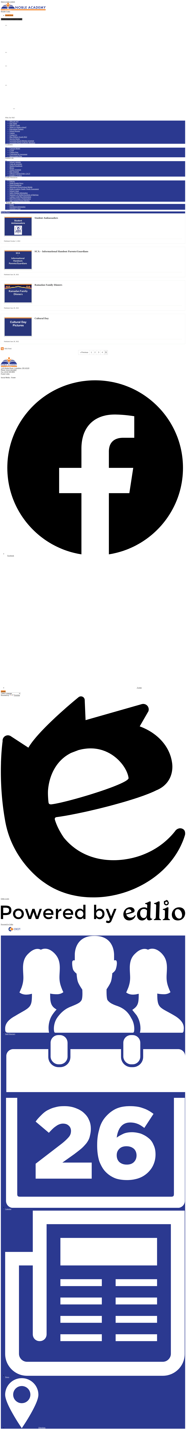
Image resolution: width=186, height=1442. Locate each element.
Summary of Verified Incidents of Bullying (23, 100)
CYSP (11, 56)
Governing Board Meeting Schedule (21, 46)
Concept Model (14, 54)
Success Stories (14, 44)
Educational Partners (16, 34)
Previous (84, 352)
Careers (12, 38)
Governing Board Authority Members (22, 48)
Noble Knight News (16, 88)
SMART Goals (14, 31)
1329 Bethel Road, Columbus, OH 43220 (15, 368)
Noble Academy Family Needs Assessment (24, 94)
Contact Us (13, 40)
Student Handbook (15, 71)
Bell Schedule (14, 77)
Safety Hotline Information (18, 98)
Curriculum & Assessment (18, 60)
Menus (11, 73)
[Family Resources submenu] (6, 85)
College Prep (13, 58)
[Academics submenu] (6, 52)
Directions (41, 1428)
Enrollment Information (17, 112)
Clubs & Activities (15, 69)
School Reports (14, 36)
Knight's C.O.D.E (15, 81)
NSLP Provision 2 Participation (20, 104)
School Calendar (15, 67)
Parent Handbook (15, 90)
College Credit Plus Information (20, 102)
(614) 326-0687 (11, 370)
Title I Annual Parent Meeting (19, 106)
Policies (12, 87)
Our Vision (13, 29)
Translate (17, 695)
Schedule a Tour (15, 114)
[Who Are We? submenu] (6, 25)
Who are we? (14, 27)
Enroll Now (9, 15)
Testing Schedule (15, 75)
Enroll (11, 110)
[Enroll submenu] (14, 108)
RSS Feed (8, 349)
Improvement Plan (15, 61)
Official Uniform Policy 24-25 (19, 79)
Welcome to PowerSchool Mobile (20, 92)
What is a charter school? (17, 32)
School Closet (14, 96)
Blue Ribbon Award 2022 (18, 42)
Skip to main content (8, 2)
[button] (6, 147)
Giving (3, 691)
